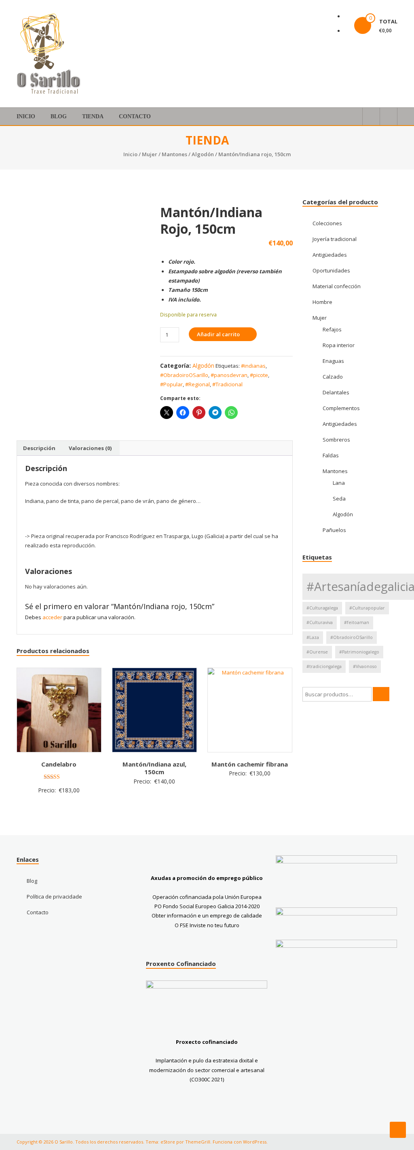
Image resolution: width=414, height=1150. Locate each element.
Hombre (322, 302)
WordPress (254, 1142)
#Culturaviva (319, 622)
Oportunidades (331, 270)
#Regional (197, 384)
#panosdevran (229, 375)
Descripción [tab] (39, 448)
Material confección (337, 286)
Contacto (135, 116)
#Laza (312, 637)
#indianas (253, 365)
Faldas (331, 455)
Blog (59, 116)
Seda (339, 498)
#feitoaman (356, 622)
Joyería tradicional (335, 239)
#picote (259, 375)
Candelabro (58, 764)
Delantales (336, 392)
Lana (339, 482)
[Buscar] (381, 694)
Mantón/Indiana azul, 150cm (154, 768)
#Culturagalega (322, 608)
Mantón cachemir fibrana (249, 764)
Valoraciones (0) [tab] (90, 448)
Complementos (341, 408)
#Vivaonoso (365, 666)
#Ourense (317, 652)
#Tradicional (227, 384)
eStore (168, 1142)
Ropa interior (339, 345)
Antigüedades (330, 254)
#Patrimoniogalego (359, 652)
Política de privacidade (54, 896)
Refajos (332, 329)
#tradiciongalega (324, 666)
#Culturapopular (367, 608)
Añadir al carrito (218, 334)
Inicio (26, 116)
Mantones (174, 154)
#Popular (171, 384)
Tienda (93, 116)
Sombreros (336, 439)
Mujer (149, 154)
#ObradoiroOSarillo (184, 375)
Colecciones (327, 223)
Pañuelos (334, 530)
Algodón (203, 154)
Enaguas (333, 360)
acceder (52, 617)
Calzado (333, 376)
